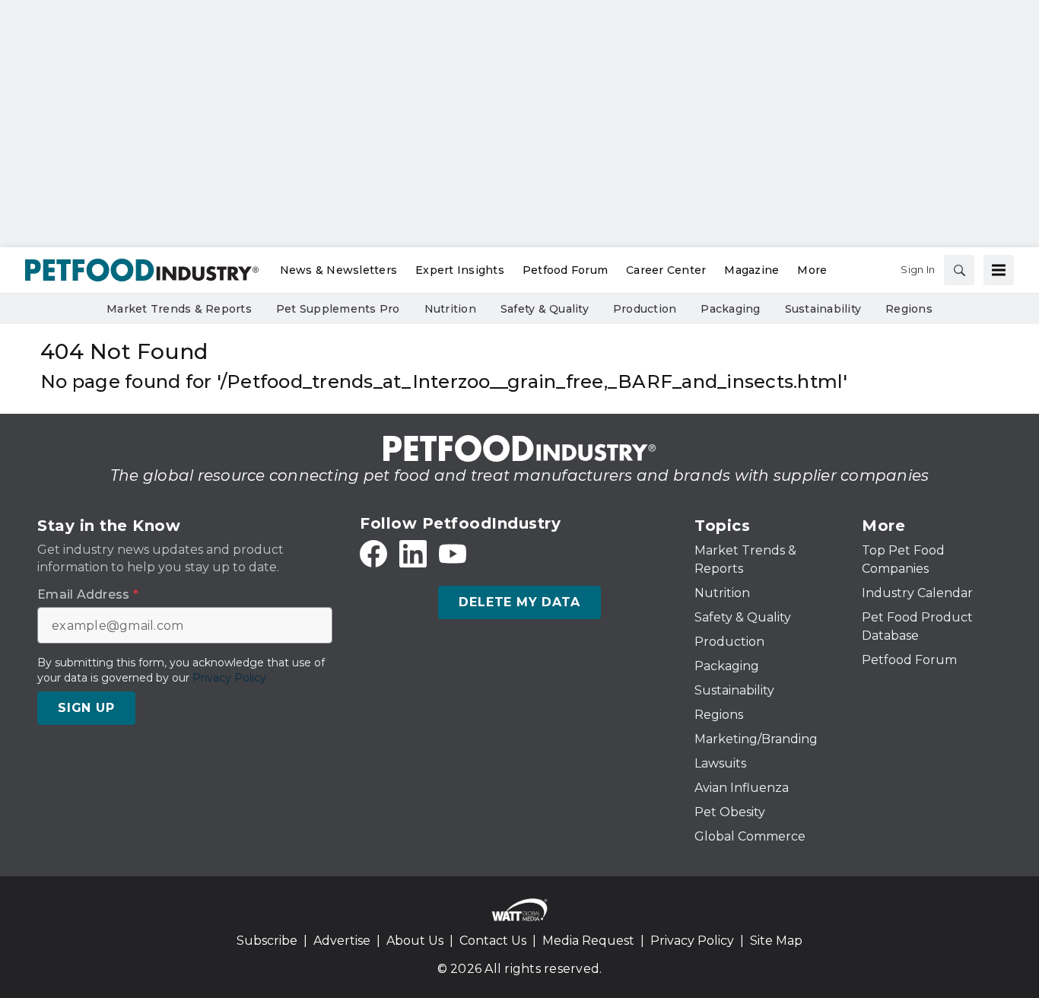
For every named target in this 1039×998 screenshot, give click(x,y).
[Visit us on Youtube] (452, 553)
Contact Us (492, 940)
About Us (414, 940)
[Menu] (998, 270)
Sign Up (86, 708)
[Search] (959, 270)
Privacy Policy (692, 940)
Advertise (341, 940)
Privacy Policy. (230, 678)
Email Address (87, 595)
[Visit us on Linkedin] (413, 553)
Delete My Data (519, 602)
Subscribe (267, 940)
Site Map (776, 940)
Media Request (588, 940)
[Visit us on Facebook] (373, 553)
